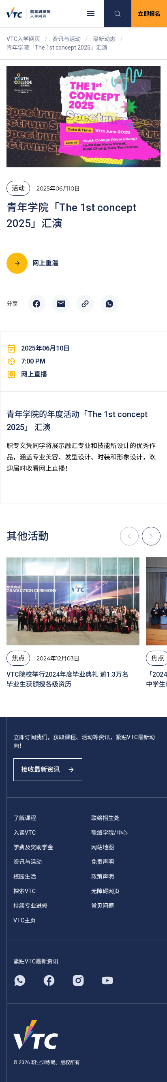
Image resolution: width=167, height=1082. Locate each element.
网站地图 (102, 847)
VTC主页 (24, 920)
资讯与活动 (66, 39)
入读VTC (24, 832)
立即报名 (149, 14)
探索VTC (24, 891)
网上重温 (45, 263)
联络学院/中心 (109, 832)
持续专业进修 (30, 905)
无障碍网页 (105, 891)
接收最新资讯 (40, 769)
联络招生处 (105, 818)
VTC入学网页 (23, 39)
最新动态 (104, 39)
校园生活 (24, 876)
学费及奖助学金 (33, 847)
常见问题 (102, 905)
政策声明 (102, 876)
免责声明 (102, 862)
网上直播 (34, 374)
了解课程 (24, 818)
